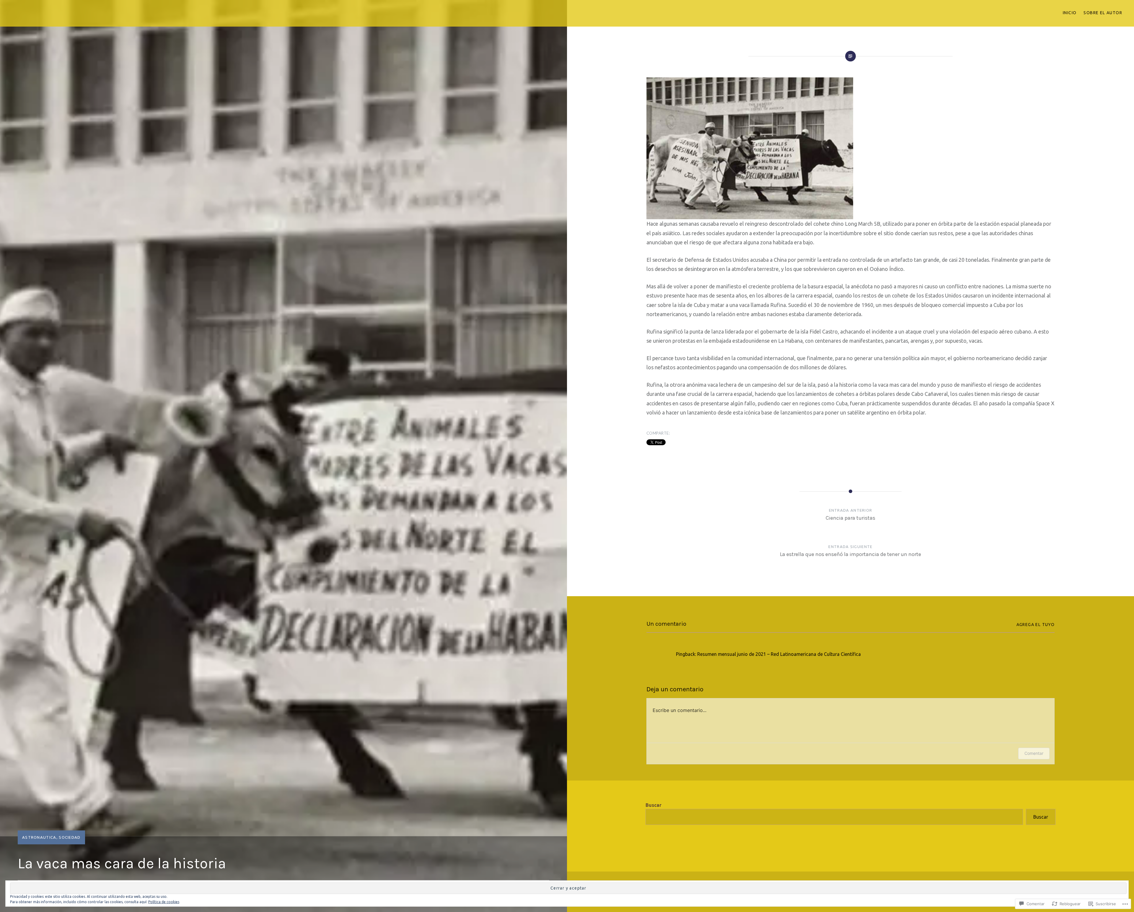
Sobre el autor (1103, 12)
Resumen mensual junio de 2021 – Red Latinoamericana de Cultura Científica (779, 654)
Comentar (1033, 753)
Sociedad (69, 837)
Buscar (654, 805)
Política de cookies (163, 902)
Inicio (1069, 12)
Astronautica (39, 837)
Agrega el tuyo (1035, 624)
